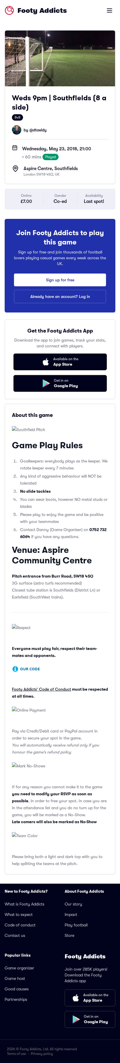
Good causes (17, 989)
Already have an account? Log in (60, 296)
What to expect (19, 914)
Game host (15, 978)
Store (69, 935)
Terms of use (16, 1054)
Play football (76, 925)
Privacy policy (42, 1054)
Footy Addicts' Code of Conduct (41, 689)
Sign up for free (60, 280)
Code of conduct (20, 925)
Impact (71, 914)
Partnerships (16, 999)
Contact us (15, 935)
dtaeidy (40, 130)
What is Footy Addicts (24, 904)
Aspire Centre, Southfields (51, 168)
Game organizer (19, 968)
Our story (73, 904)
